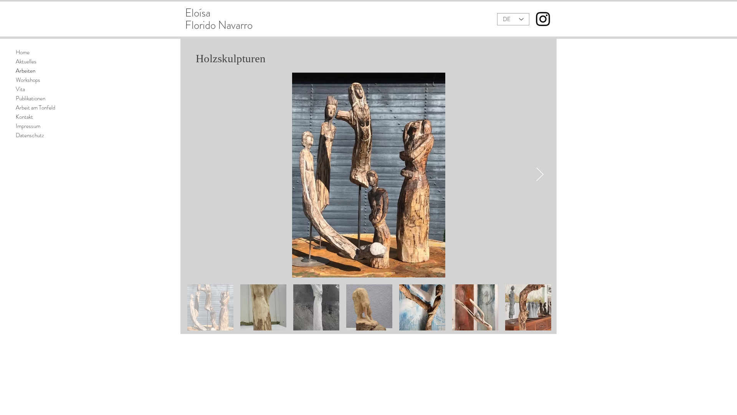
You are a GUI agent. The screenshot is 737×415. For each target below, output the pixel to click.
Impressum (28, 126)
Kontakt (24, 117)
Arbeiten (25, 70)
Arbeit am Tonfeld (35, 107)
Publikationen (30, 98)
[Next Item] (539, 175)
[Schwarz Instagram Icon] (543, 19)
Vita (20, 89)
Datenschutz (30, 135)
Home (23, 52)
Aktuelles (26, 61)
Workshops (28, 80)
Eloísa (197, 13)
